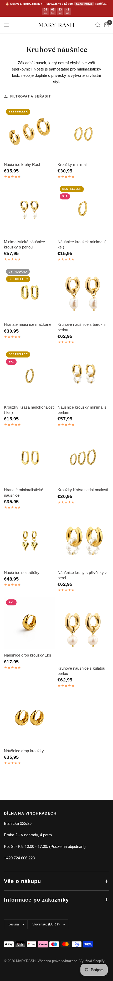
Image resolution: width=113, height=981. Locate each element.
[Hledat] (98, 25)
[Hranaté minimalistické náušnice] (29, 457)
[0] (105, 25)
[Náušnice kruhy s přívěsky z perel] (83, 540)
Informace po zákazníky (36, 900)
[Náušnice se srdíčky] (29, 540)
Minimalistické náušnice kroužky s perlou (24, 244)
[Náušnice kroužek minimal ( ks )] (83, 209)
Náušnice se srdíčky (21, 572)
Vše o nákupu (22, 881)
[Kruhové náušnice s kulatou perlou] (83, 629)
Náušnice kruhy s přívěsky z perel (82, 575)
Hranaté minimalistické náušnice (23, 492)
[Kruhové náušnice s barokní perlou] (83, 292)
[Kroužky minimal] (83, 132)
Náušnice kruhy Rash (22, 164)
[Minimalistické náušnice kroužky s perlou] (29, 209)
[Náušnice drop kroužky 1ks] (29, 623)
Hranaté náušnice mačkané (27, 324)
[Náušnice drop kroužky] (29, 718)
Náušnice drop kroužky (24, 751)
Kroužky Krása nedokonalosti (83, 489)
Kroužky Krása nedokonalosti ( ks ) (29, 410)
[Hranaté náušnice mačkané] (29, 292)
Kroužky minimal (72, 164)
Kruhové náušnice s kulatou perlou (81, 671)
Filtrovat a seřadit (30, 96)
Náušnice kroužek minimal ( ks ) (82, 244)
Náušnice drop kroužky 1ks (27, 655)
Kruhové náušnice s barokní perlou (82, 327)
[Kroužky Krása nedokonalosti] (83, 457)
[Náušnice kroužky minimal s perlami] (83, 375)
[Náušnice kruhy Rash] (29, 132)
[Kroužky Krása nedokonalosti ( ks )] (29, 375)
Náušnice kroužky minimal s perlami (82, 410)
